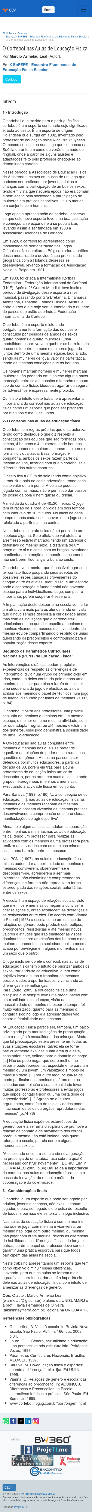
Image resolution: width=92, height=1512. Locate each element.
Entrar (48, 9)
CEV (7, 1487)
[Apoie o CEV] (33, 1460)
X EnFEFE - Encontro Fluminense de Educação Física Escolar (39, 67)
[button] (6, 1421)
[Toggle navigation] (83, 9)
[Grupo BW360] (53, 1438)
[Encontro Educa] (46, 1470)
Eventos (22, 33)
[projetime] (46, 1449)
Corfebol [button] (11, 79)
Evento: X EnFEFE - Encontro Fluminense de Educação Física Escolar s (47, 36)
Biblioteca (8, 33)
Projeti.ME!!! (21, 1507)
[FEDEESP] (70, 1460)
